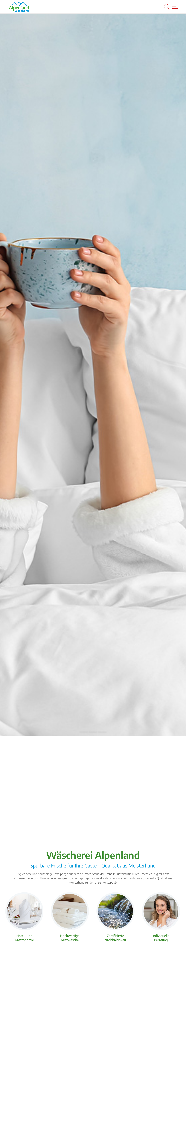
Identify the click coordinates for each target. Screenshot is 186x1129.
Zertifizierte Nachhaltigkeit (115, 938)
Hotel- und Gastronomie (24, 938)
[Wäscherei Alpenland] (19, 7)
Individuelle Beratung (160, 938)
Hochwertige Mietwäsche (70, 938)
